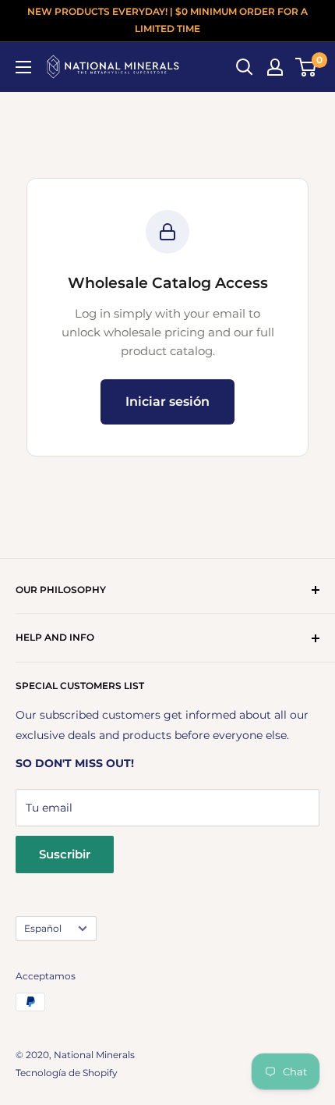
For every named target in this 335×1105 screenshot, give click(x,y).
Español (43, 928)
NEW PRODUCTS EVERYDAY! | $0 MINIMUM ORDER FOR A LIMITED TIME (167, 19)
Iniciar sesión (167, 401)
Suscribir (64, 854)
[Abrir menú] (23, 67)
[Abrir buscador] (244, 67)
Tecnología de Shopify (67, 1072)
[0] (306, 67)
